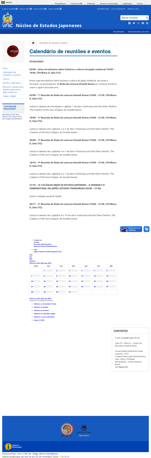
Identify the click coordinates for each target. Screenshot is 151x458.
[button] (41, 301)
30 (57, 292)
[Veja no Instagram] (143, 23)
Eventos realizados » (12, 83)
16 (57, 281)
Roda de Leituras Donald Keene (45, 246)
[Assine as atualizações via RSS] (147, 23)
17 (69, 281)
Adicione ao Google (41, 307)
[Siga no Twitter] (134, 23)
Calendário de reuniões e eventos (12, 73)
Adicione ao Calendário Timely (45, 304)
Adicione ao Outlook (41, 310)
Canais (140, 3)
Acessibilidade (103, 9)
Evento (36, 242)
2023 (31, 263)
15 (44, 281)
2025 (49, 263)
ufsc (60, 251)
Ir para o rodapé (54, 9)
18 (82, 281)
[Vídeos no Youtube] (138, 23)
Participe (91, 3)
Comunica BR (76, 3)
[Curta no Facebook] (129, 23)
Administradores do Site (138, 31)
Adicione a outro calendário (44, 317)
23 (57, 286)
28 (32, 292)
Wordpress (52, 453)
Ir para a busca (39, 9)
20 (107, 281)
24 (69, 286)
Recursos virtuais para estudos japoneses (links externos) (13, 89)
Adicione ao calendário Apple (44, 314)
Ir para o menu (25, 9)
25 (82, 286)
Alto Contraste (118, 9)
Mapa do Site (133, 9)
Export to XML (39, 320)
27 (107, 286)
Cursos (6, 79)
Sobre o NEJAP (9, 96)
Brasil (9, 2)
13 (107, 276)
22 (44, 286)
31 (69, 292)
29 (44, 292)
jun (34, 263)
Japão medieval (40, 251)
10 (69, 276)
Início (5, 68)
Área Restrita (119, 31)
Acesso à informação (109, 3)
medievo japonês (52, 251)
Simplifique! (60, 3)
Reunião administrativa (42, 244)
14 (32, 281)
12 (95, 276)
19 (95, 281)
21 (32, 286)
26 (95, 286)
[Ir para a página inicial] (32, 43)
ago (46, 263)
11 (82, 276)
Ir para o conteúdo (9, 9)
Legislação (127, 3)
